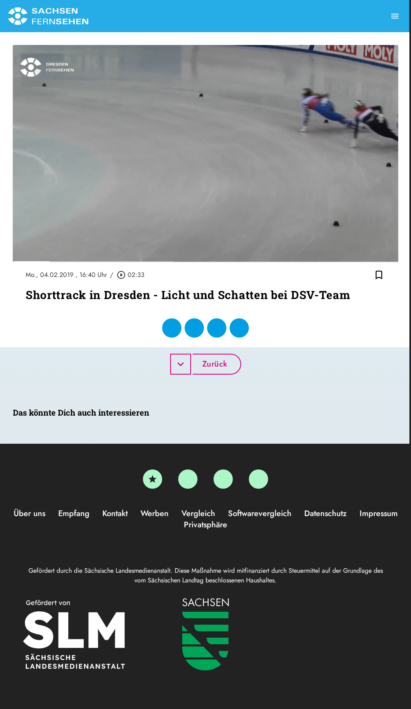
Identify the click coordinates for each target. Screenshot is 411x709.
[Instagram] (223, 479)
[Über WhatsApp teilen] (216, 328)
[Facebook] (187, 479)
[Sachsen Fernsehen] (48, 16)
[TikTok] (258, 479)
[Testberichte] (152, 479)
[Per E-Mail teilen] (239, 328)
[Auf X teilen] (194, 328)
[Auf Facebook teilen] (171, 328)
